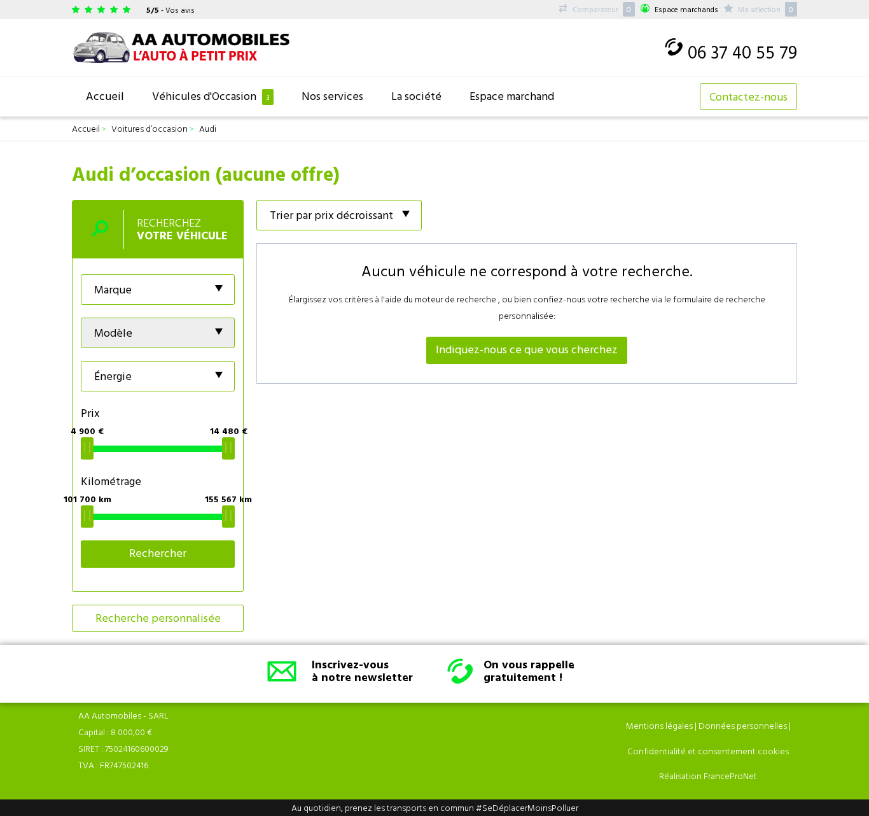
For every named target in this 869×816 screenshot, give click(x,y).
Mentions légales (659, 725)
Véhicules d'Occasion (211, 95)
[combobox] (158, 289)
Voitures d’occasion (149, 128)
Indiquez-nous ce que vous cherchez (527, 349)
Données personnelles (743, 725)
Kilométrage (111, 480)
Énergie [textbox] (113, 375)
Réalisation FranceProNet (708, 775)
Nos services (332, 95)
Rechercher (157, 552)
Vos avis (180, 9)
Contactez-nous (748, 96)
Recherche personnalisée (158, 617)
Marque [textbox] (113, 289)
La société (416, 95)
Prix (90, 412)
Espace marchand (511, 95)
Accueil (105, 95)
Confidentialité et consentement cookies (708, 750)
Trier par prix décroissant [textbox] (331, 214)
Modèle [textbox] (113, 332)
